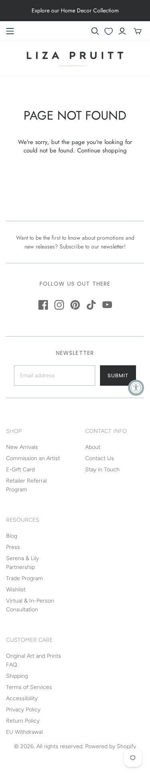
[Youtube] (107, 305)
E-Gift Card (20, 469)
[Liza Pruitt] (75, 58)
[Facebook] (43, 305)
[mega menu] (10, 31)
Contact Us (99, 458)
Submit (118, 375)
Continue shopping (102, 150)
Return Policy (23, 720)
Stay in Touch (102, 469)
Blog (11, 536)
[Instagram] (59, 305)
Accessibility (22, 698)
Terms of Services (29, 687)
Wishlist (16, 589)
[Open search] (95, 31)
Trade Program (24, 578)
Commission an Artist (33, 458)
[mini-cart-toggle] (137, 31)
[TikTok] (91, 305)
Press (13, 547)
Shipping (17, 676)
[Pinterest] (75, 305)
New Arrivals (22, 447)
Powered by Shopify (110, 746)
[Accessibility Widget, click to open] (136, 388)
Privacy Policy (23, 709)
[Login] (122, 31)
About (92, 447)
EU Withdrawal (24, 732)
